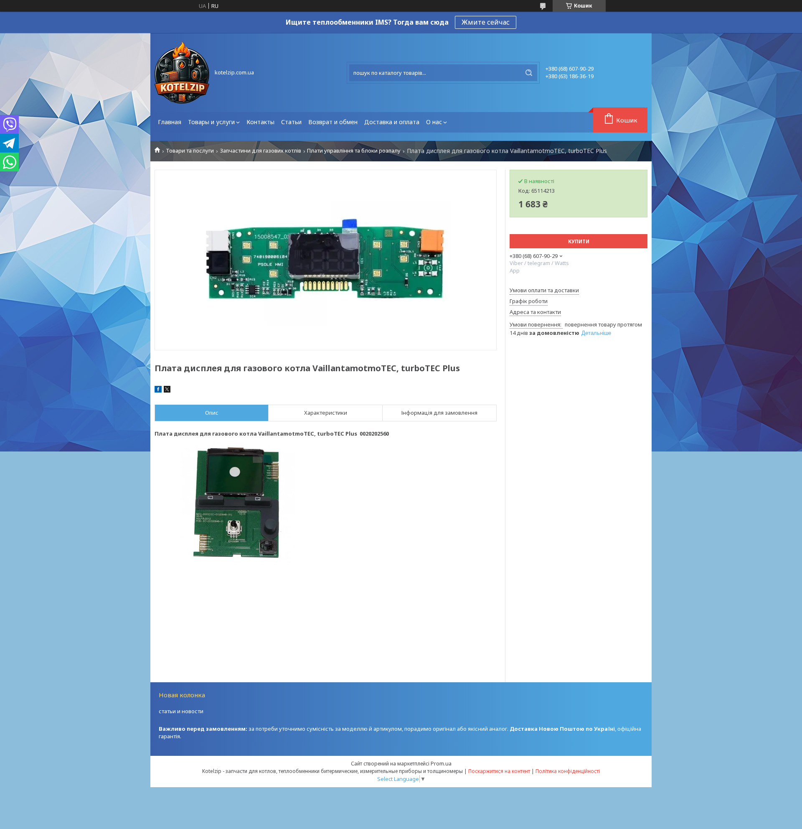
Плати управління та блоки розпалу (354, 150)
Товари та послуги (190, 150)
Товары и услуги (211, 122)
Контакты (260, 122)
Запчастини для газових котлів (260, 150)
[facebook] (158, 390)
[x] (167, 390)
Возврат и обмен (333, 122)
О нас (434, 122)
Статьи (291, 122)
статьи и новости (181, 711)
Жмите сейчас (486, 22)
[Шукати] (528, 72)
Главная (169, 122)
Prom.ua (441, 763)
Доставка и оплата (391, 122)
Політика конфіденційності (568, 771)
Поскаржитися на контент (499, 771)
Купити (578, 241)
